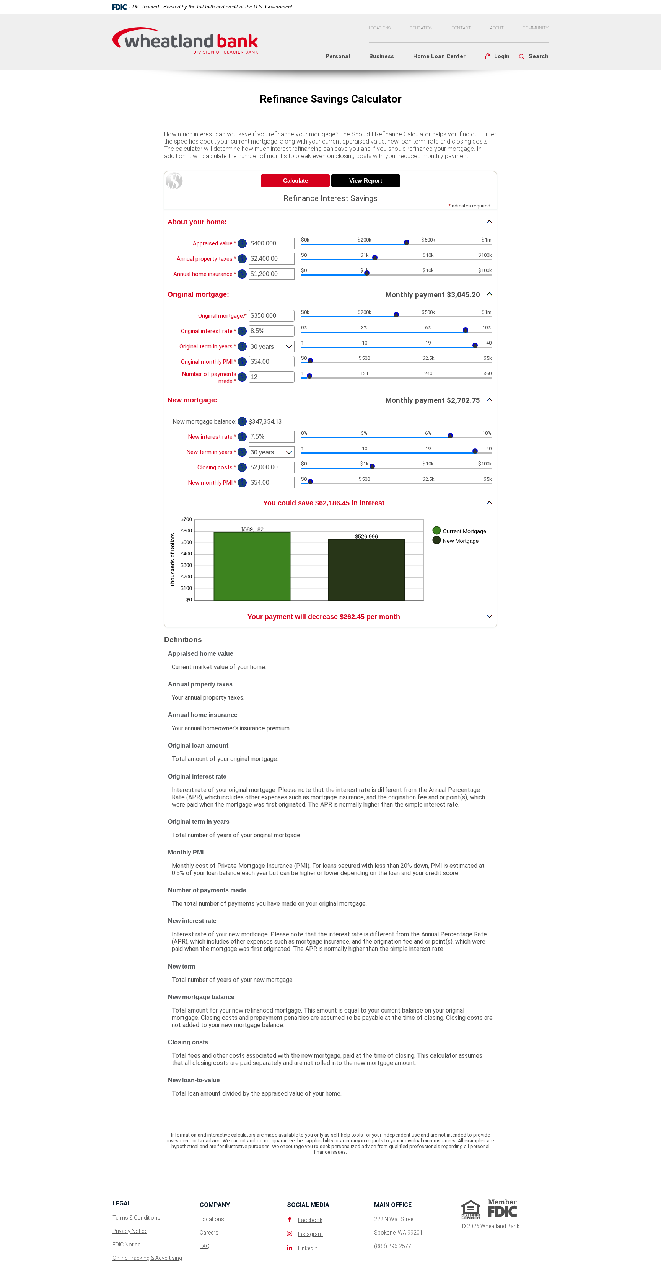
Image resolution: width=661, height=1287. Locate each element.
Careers (209, 1233)
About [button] (497, 28)
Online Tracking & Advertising (147, 1258)
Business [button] (381, 56)
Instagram (310, 1234)
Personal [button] (338, 56)
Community (536, 28)
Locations (380, 28)
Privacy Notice (129, 1231)
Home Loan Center (439, 56)
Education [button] (421, 28)
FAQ (205, 1246)
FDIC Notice (126, 1244)
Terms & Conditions (136, 1218)
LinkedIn (307, 1248)
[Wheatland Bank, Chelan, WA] (185, 37)
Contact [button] (461, 28)
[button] (497, 56)
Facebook (310, 1220)
